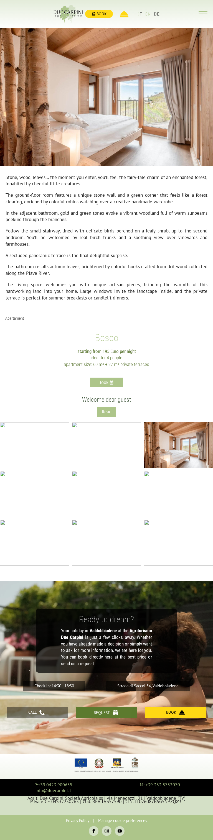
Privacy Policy (77, 820)
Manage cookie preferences (122, 820)
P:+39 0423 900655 (53, 784)
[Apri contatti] (124, 14)
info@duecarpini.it (53, 790)
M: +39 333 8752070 (160, 784)
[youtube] (120, 831)
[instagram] (106, 831)
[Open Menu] (203, 13)
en (148, 14)
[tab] (14, 318)
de (157, 14)
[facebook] (93, 831)
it (140, 14)
